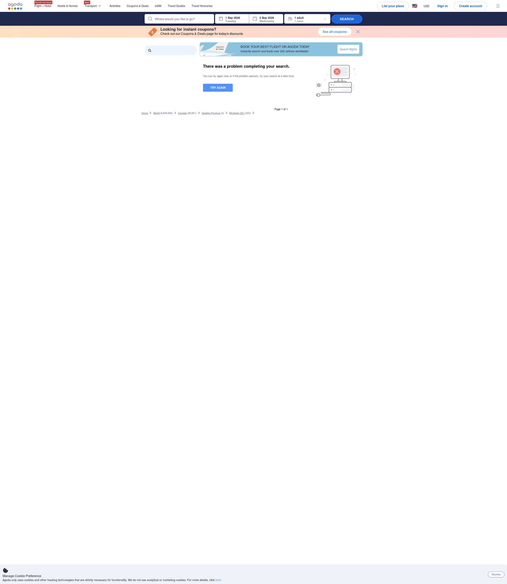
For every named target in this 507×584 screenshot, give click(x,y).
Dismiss (496, 574)
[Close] (358, 31)
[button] (93, 6)
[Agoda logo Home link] (15, 6)
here (218, 580)
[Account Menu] (498, 6)
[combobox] (182, 19)
